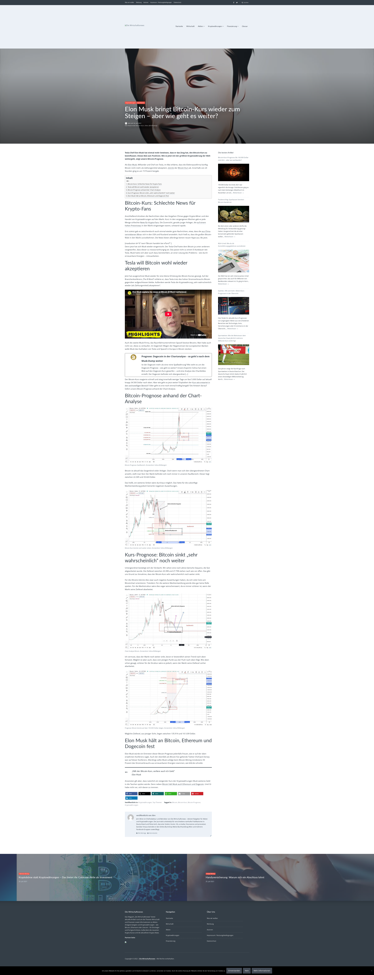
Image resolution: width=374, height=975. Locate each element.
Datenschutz (177, 2)
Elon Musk (132, 164)
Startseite (179, 26)
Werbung (139, 2)
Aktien (200, 26)
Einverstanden (234, 970)
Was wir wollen (129, 2)
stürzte (171, 168)
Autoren (145, 2)
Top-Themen (140, 103)
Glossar (245, 26)
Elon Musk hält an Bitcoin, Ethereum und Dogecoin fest (148, 196)
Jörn (129, 123)
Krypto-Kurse (130, 933)
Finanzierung (232, 26)
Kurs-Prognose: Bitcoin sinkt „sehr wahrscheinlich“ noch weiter (151, 193)
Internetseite (152, 833)
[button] (131, 793)
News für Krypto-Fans (149, 222)
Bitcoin (174, 802)
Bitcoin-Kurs (183, 168)
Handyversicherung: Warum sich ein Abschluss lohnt (235, 877)
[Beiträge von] (126, 123)
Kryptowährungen (215, 26)
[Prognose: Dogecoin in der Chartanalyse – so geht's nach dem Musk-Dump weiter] (168, 365)
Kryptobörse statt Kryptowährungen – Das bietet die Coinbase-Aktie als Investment (65, 877)
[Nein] (372, 971)
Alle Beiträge (141, 833)
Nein (247, 970)
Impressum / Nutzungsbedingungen (161, 2)
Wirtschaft (190, 26)
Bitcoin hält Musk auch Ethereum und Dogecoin (183, 784)
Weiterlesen (238, 193)
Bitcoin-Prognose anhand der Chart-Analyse (144, 190)
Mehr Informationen (262, 970)
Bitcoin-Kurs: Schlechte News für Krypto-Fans (145, 184)
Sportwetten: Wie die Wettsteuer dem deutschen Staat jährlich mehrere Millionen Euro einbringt (232, 338)
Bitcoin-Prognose (194, 802)
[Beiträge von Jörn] (130, 818)
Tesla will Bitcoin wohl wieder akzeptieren (143, 187)
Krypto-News (154, 933)
